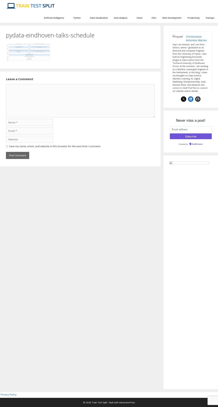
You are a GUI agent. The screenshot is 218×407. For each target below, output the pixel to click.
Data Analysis (120, 17)
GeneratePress (127, 402)
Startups (210, 17)
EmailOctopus (197, 144)
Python (77, 17)
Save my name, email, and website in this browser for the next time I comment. (55, 146)
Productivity (193, 17)
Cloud (139, 17)
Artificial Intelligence (54, 17)
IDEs (153, 17)
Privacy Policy (9, 394)
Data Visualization (99, 17)
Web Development (172, 17)
